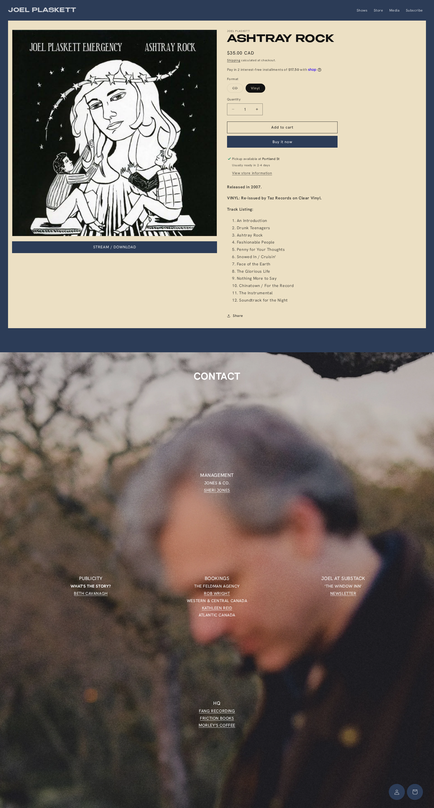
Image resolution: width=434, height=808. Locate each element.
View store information (252, 173)
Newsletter (343, 593)
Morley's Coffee (217, 725)
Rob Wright (217, 593)
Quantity (234, 99)
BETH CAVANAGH (91, 593)
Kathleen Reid (217, 607)
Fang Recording (217, 711)
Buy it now (282, 141)
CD (237, 89)
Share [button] (238, 315)
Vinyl (255, 88)
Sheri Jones (217, 490)
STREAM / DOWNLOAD (114, 247)
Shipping (233, 60)
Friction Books (217, 718)
